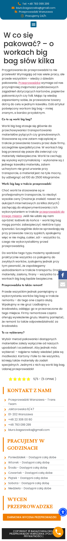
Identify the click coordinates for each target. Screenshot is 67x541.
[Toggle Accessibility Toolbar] (63, 512)
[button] (33, 24)
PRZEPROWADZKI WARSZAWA (26, 533)
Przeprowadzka (29, 83)
